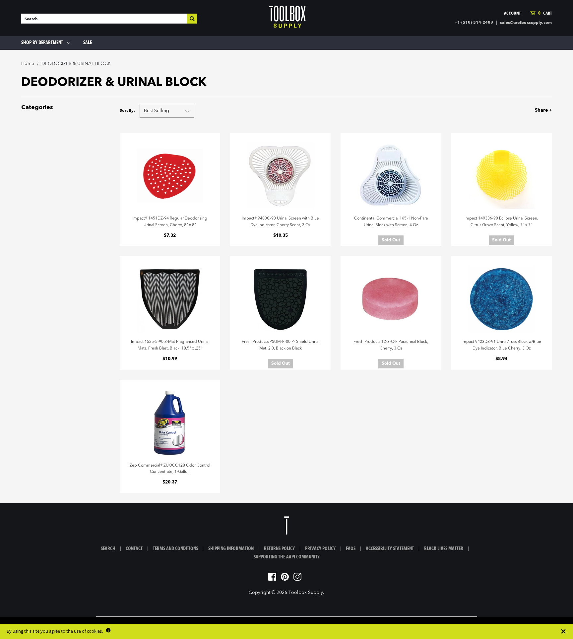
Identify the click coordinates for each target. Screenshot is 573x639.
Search (108, 548)
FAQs (350, 548)
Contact (134, 548)
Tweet (521, 110)
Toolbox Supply (305, 592)
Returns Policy (279, 548)
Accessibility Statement (390, 548)
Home (27, 63)
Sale (87, 42)
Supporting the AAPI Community (287, 557)
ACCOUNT (512, 13)
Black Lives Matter (443, 548)
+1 (533, 110)
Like (510, 110)
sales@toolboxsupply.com (526, 23)
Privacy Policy (320, 548)
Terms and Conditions (175, 548)
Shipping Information (231, 548)
